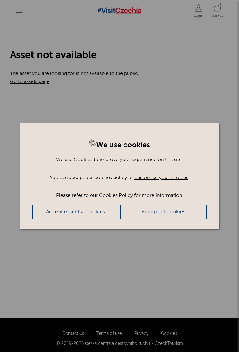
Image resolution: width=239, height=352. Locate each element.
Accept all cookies (163, 212)
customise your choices (161, 177)
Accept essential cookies (75, 212)
